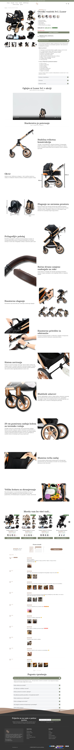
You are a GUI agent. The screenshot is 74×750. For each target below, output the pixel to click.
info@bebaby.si (9, 740)
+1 (49, 535)
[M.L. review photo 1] (29, 565)
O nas (16, 3)
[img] (29, 558)
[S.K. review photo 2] (34, 599)
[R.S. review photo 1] (29, 587)
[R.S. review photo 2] (34, 587)
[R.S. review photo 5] (51, 587)
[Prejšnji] (11, 528)
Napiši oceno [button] (56, 549)
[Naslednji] (13, 528)
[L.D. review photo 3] (40, 665)
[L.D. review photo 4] (45, 665)
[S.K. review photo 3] (40, 599)
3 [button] (37, 670)
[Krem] (58, 16)
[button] (66, 3)
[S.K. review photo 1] (29, 599)
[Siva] (54, 16)
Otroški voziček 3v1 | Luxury (29, 530)
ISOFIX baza (25, 3)
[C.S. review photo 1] (29, 632)
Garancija (28, 734)
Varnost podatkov (52, 735)
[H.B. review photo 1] (29, 621)
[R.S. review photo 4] (45, 587)
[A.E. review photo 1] (29, 610)
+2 (16, 535)
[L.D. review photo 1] (29, 665)
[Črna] (39, 16)
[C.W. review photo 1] (29, 654)
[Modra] (47, 16)
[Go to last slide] (5, 44)
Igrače (21, 4)
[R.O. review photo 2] (34, 576)
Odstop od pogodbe (52, 738)
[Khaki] (43, 16)
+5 (33, 535)
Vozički (20, 3)
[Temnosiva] (29, 535)
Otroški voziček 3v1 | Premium (45, 530)
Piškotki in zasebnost (52, 737)
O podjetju (50, 732)
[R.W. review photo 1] (29, 643)
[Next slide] (36, 44)
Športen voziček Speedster (61, 530)
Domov (8, 3)
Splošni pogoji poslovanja (31, 737)
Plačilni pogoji (29, 731)
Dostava (28, 738)
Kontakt (12, 3)
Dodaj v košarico (12, 538)
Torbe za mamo (16, 4)
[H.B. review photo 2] (34, 621)
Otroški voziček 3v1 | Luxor (12, 530)
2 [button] (35, 670)
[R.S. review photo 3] (40, 587)
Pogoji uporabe (29, 735)
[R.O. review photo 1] (29, 576)
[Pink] (50, 16)
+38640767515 (9, 739)
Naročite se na (56, 720)
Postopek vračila (29, 732)
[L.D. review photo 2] (34, 665)
